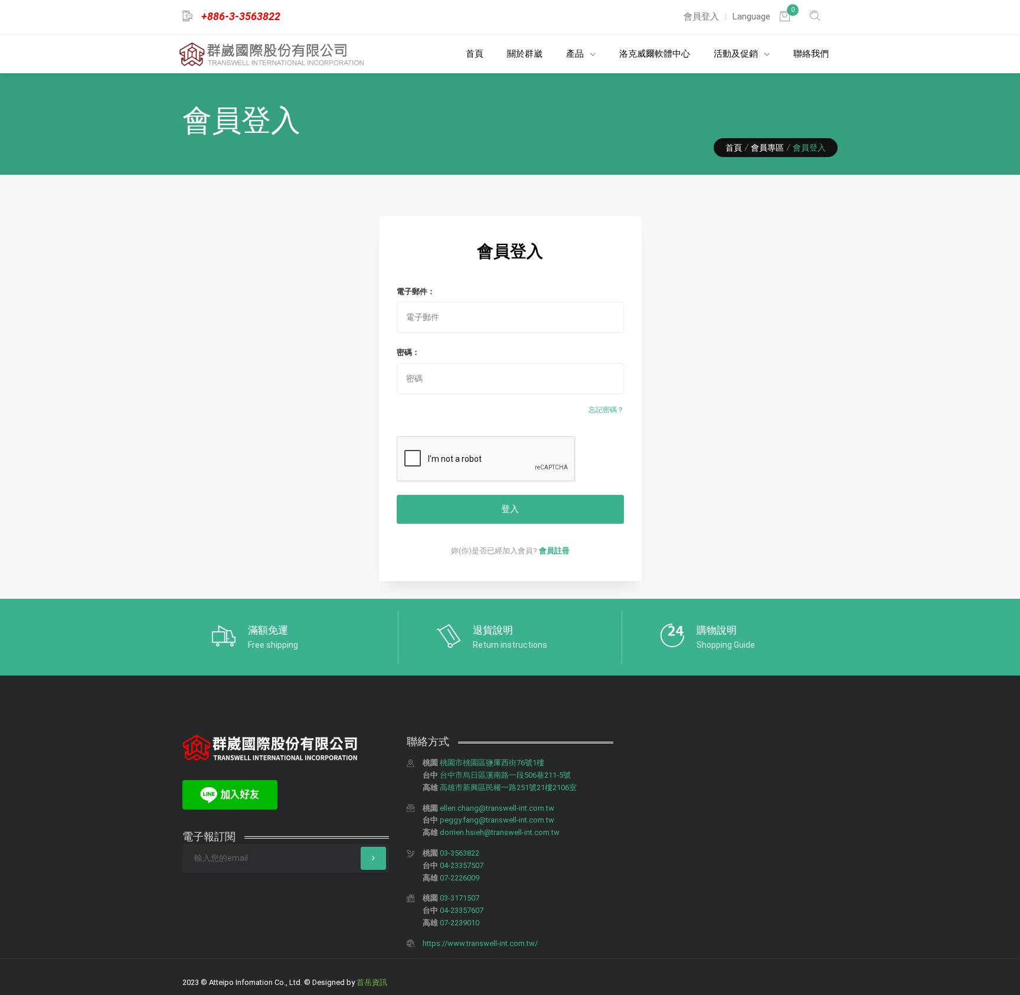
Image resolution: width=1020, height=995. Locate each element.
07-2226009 (459, 877)
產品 (576, 53)
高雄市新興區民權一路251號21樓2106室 (508, 787)
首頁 (474, 53)
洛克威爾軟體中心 (654, 53)
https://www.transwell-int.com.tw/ (480, 943)
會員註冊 (554, 550)
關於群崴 (524, 53)
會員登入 (701, 16)
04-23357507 (461, 865)
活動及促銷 (737, 53)
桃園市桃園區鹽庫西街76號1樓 (492, 762)
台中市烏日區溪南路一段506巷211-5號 (505, 775)
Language (751, 16)
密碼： (408, 352)
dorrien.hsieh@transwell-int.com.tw (500, 832)
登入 (510, 509)
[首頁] (271, 54)
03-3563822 (459, 853)
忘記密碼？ (606, 410)
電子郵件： (416, 291)
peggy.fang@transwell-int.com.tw (497, 819)
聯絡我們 (811, 53)
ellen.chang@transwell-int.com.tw (497, 808)
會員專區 (767, 147)
